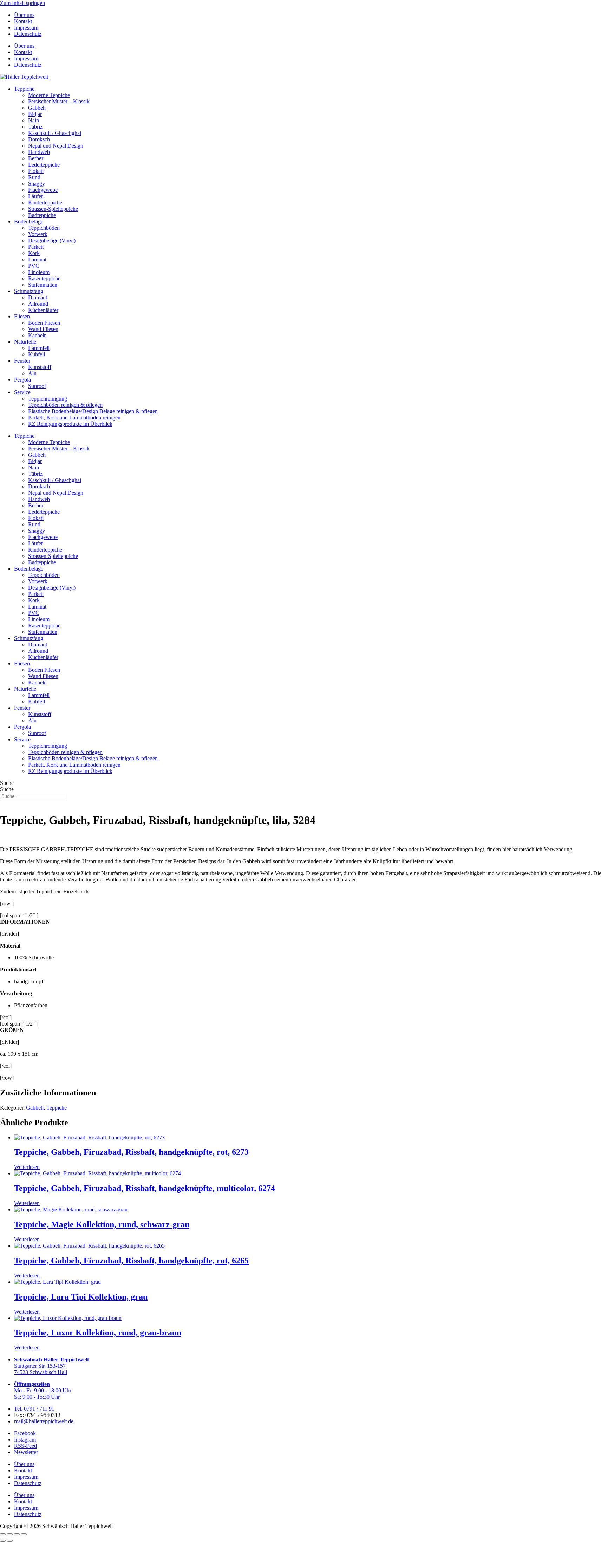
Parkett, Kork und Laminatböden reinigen (74, 418)
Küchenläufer (43, 310)
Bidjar (35, 114)
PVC (33, 266)
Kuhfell (36, 354)
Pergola (22, 380)
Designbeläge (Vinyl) (52, 240)
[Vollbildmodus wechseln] (10, 1534)
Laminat (37, 259)
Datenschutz (27, 34)
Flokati (36, 171)
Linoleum (39, 272)
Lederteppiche (44, 165)
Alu (32, 373)
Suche (7, 783)
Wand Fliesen (43, 329)
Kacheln (37, 335)
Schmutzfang (28, 291)
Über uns (24, 15)
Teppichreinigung (47, 399)
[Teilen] (17, 1534)
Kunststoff (39, 367)
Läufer (35, 196)
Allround (38, 304)
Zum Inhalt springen (22, 3)
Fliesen (22, 316)
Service (22, 392)
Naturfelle (25, 342)
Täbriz (35, 127)
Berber (35, 158)
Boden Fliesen (44, 323)
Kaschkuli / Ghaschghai (54, 133)
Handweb (39, 152)
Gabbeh (37, 108)
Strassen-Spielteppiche (53, 209)
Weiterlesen (27, 1167)
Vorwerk (37, 234)
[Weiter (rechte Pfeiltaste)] (10, 1541)
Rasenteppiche (44, 278)
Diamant (37, 297)
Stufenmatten (42, 285)
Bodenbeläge (28, 222)
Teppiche (24, 89)
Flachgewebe (43, 190)
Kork (34, 253)
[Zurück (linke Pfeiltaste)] (3, 1541)
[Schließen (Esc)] (24, 1534)
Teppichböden (44, 228)
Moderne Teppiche (49, 95)
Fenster (22, 361)
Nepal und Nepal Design (55, 146)
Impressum (26, 28)
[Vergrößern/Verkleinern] (3, 1534)
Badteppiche (42, 215)
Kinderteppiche (45, 203)
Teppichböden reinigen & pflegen (65, 405)
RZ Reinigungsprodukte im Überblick (70, 424)
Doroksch (39, 139)
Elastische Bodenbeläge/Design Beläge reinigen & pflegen (93, 411)
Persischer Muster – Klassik (59, 101)
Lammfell (39, 348)
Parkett (36, 247)
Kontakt (23, 21)
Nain (33, 120)
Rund (34, 177)
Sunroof (37, 386)
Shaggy (36, 184)
